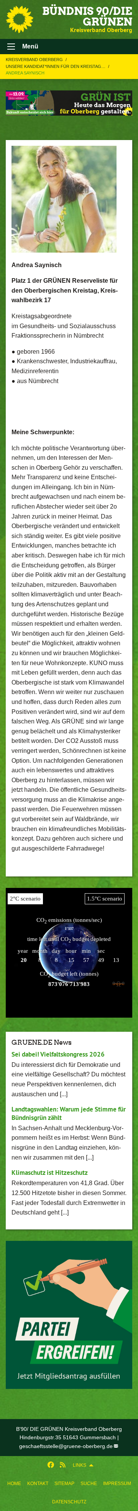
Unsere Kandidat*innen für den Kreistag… (56, 66)
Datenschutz (69, 1502)
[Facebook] (51, 1465)
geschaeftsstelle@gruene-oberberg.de (66, 1446)
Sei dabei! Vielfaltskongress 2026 (58, 1054)
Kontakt (37, 1483)
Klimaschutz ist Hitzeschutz (50, 1172)
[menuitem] (14, 1483)
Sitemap (64, 1483)
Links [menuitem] (79, 1465)
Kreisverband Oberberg (35, 59)
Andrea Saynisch (25, 73)
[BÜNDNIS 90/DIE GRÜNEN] (19, 19)
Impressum (117, 1483)
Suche (88, 1483)
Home (14, 1483)
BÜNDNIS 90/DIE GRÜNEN (87, 16)
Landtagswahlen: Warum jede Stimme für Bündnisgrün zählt (69, 1113)
